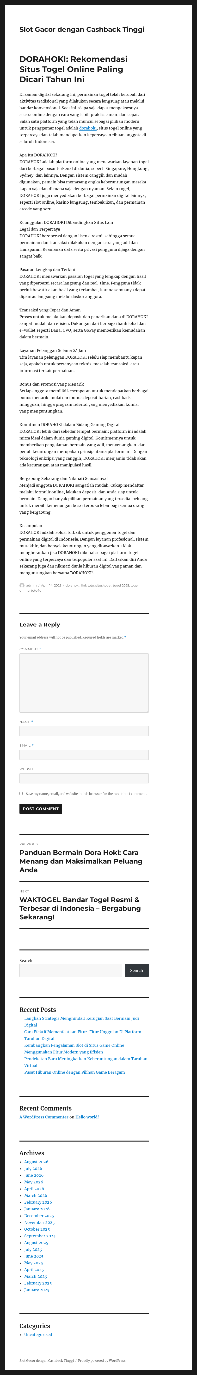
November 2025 (39, 1222)
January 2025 (36, 1289)
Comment (30, 649)
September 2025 (40, 1235)
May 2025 (33, 1262)
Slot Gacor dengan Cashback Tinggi (82, 29)
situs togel (103, 585)
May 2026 (33, 1182)
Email (26, 745)
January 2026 (37, 1209)
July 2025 (33, 1249)
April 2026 (34, 1188)
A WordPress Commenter (43, 1117)
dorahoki (88, 128)
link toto (87, 585)
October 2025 (37, 1229)
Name (26, 722)
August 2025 (36, 1242)
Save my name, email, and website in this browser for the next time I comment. (86, 794)
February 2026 (38, 1202)
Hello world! (87, 1117)
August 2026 (36, 1161)
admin (31, 585)
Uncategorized (38, 1334)
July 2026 (33, 1168)
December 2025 (39, 1215)
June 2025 (33, 1256)
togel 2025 (121, 585)
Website (27, 769)
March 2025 (35, 1276)
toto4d (36, 590)
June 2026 (34, 1175)
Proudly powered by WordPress (102, 1361)
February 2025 (38, 1283)
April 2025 (34, 1269)
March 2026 (35, 1195)
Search (25, 960)
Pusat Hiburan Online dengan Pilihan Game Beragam (74, 1072)
